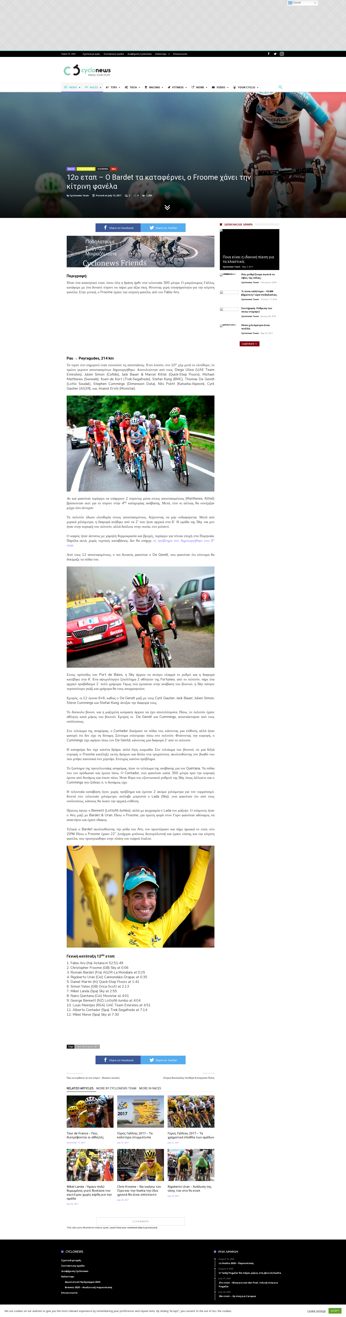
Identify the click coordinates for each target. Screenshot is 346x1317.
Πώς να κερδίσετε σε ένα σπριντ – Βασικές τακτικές (93, 1075)
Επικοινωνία (180, 53)
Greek (296, 2)
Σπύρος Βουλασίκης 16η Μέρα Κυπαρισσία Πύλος (188, 1075)
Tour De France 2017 (87, 1046)
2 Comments (140, 1221)
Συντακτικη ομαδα (114, 53)
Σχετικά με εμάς (91, 53)
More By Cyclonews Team (116, 1088)
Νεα (114, 169)
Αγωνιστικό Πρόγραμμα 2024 (82, 1281)
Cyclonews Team (79, 195)
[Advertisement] (140, 324)
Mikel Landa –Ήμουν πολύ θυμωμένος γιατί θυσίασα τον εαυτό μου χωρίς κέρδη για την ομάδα (89, 1192)
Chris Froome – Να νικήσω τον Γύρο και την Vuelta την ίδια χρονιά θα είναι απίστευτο (139, 1191)
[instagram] (282, 54)
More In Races (150, 1088)
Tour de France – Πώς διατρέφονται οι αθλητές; (85, 1135)
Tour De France (86, 169)
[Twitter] (275, 54)
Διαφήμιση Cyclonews (139, 53)
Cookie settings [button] (316, 1310)
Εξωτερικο (103, 169)
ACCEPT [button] (335, 1310)
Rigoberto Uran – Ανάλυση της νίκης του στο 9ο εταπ (190, 1189)
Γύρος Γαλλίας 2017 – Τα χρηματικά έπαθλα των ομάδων (191, 1135)
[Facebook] (268, 54)
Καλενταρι (161, 53)
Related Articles (80, 1088)
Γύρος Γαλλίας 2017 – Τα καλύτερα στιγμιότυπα (135, 1135)
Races (71, 169)
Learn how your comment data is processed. (134, 1227)
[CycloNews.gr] (87, 62)
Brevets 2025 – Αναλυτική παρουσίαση (88, 1287)
